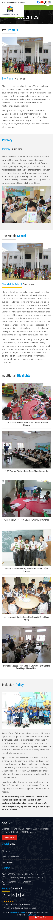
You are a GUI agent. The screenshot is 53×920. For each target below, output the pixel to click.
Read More (9, 837)
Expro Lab (32, 915)
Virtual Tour (41, 917)
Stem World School (12, 733)
